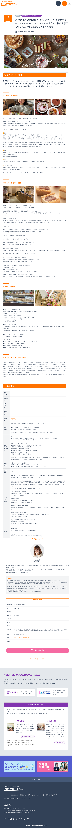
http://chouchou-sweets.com (21, 637)
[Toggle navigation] (69, 3)
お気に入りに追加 (39, 650)
